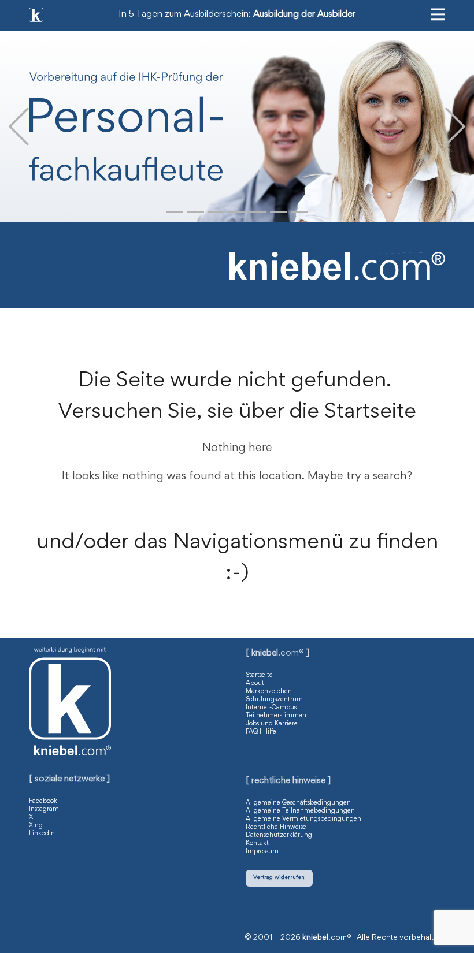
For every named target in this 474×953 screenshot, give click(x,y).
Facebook (43, 801)
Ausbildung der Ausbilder (304, 14)
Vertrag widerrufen (279, 877)
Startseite (259, 675)
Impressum (262, 851)
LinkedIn (42, 833)
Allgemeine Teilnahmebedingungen (300, 811)
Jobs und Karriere (272, 724)
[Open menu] (438, 14)
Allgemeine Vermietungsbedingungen (303, 819)
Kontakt (257, 843)
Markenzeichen (269, 691)
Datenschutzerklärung (279, 835)
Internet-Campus (271, 707)
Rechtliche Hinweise (276, 827)
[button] (19, 127)
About (255, 683)
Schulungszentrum (274, 699)
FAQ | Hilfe (261, 732)
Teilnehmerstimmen (276, 716)
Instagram (44, 809)
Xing (36, 825)
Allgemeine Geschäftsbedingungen (298, 803)
